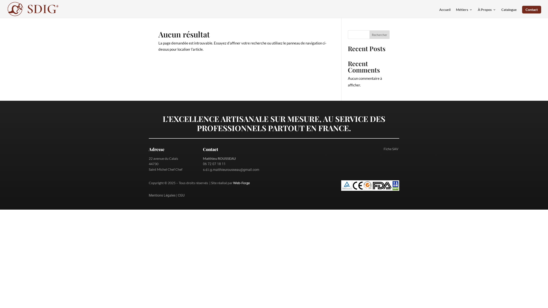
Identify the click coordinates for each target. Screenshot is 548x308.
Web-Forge (241, 183)
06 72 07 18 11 (214, 164)
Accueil (445, 10)
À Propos (485, 10)
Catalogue (509, 10)
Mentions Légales (162, 195)
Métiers (462, 10)
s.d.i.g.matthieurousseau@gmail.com (231, 170)
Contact (532, 9)
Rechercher (379, 35)
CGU (181, 195)
